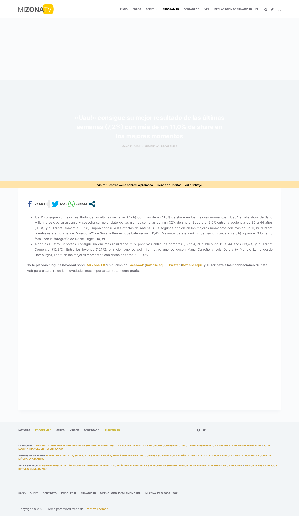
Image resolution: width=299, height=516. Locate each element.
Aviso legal (69, 493)
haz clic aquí (155, 265)
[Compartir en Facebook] (36, 204)
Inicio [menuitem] (124, 9)
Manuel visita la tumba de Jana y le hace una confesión (137, 445)
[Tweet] (59, 204)
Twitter (174, 265)
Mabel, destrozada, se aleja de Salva (72, 455)
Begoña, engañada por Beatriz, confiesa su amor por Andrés (143, 455)
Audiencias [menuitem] (112, 430)
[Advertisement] (149, 48)
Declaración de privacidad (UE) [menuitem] (236, 9)
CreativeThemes (96, 509)
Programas (169, 146)
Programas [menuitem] (171, 9)
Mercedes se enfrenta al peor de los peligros (211, 465)
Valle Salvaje (193, 185)
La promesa (144, 185)
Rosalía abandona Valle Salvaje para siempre (145, 465)
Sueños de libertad (169, 185)
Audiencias (152, 146)
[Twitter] (272, 9)
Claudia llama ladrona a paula (210, 455)
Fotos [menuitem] (137, 9)
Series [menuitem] (150, 9)
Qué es (34, 493)
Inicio (22, 493)
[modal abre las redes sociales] (92, 204)
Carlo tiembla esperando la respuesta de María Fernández (220, 445)
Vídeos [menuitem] (74, 430)
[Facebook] (265, 9)
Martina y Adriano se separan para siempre (66, 445)
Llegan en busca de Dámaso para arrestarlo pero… (75, 465)
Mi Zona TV (96, 265)
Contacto (50, 493)
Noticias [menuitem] (24, 430)
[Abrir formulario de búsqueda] (279, 9)
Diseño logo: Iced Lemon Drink (120, 493)
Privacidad (88, 493)
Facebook (136, 265)
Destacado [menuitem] (191, 9)
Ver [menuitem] (206, 9)
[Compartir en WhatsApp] (77, 204)
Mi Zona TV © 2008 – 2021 (162, 493)
